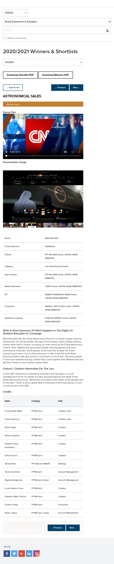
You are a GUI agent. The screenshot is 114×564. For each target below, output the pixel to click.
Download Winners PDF (55, 75)
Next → (76, 87)
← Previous (60, 87)
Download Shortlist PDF (20, 75)
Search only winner (16, 38)
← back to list (13, 87)
